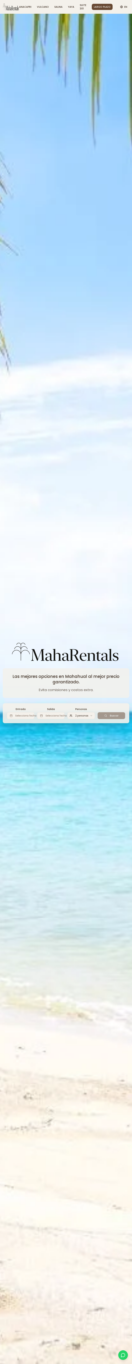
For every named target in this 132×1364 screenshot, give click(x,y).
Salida (51, 709)
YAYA (71, 7)
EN (125, 7)
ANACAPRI (25, 7)
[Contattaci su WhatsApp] (123, 1355)
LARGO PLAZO (102, 7)
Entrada (21, 709)
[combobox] (81, 715)
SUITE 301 (83, 6)
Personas (81, 709)
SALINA (58, 7)
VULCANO (43, 7)
